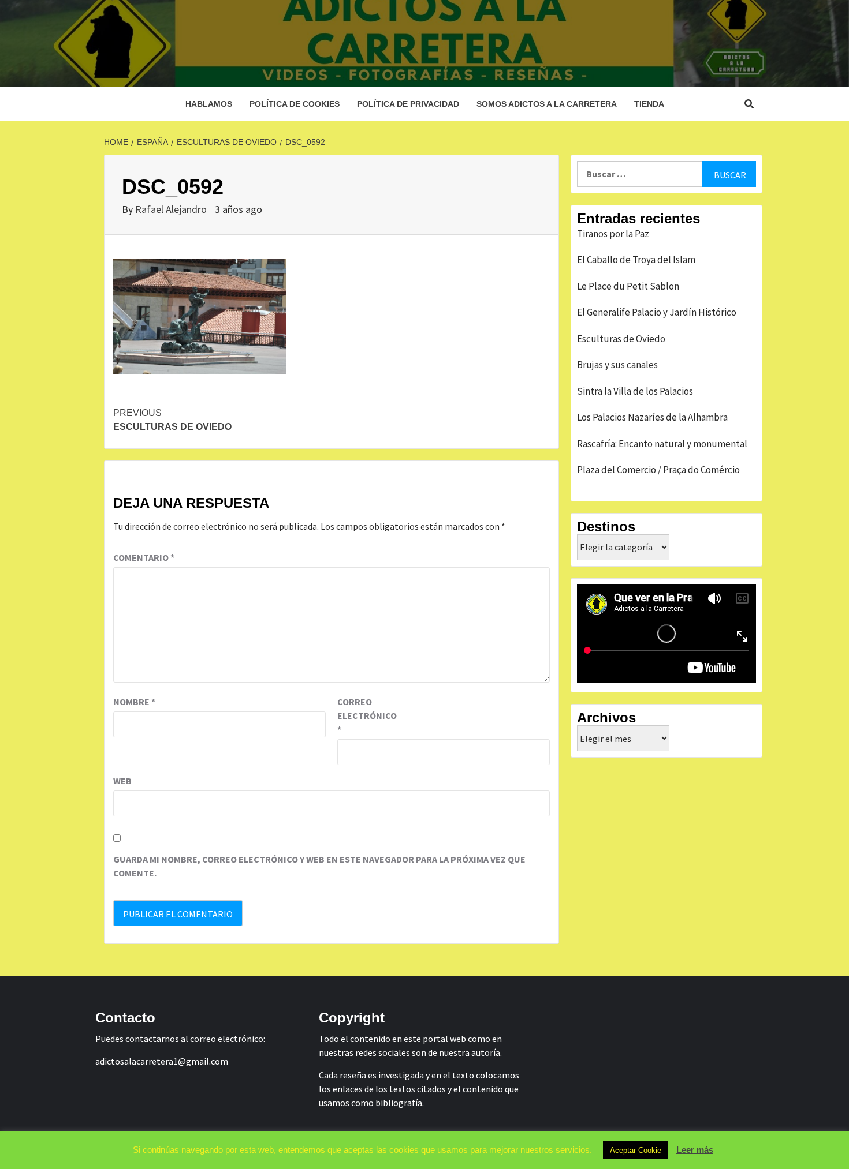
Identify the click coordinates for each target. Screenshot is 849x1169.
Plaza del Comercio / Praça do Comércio (658, 469)
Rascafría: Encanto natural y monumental (662, 443)
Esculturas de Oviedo (172, 420)
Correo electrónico (366, 715)
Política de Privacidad (408, 103)
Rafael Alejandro (172, 209)
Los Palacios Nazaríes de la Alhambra (652, 417)
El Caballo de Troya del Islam (636, 259)
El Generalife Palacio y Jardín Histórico (656, 312)
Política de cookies (295, 103)
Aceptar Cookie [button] (635, 1150)
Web (122, 780)
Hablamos (208, 103)
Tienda (649, 103)
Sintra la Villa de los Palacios (635, 391)
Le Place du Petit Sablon (628, 286)
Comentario (143, 557)
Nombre (134, 701)
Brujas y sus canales (617, 364)
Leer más (694, 1150)
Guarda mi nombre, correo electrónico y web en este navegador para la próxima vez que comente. (319, 866)
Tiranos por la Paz (613, 233)
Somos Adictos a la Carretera (546, 103)
